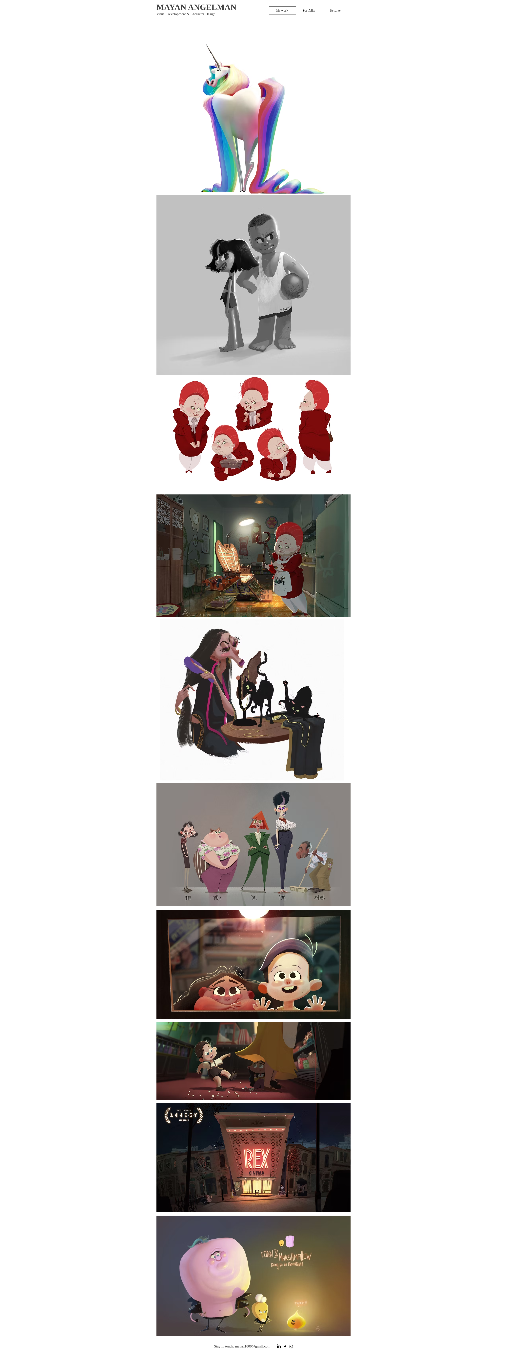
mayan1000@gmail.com (252, 1346)
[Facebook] (285, 1346)
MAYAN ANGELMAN (196, 7)
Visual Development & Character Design (185, 14)
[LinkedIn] (279, 1346)
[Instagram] (291, 1346)
